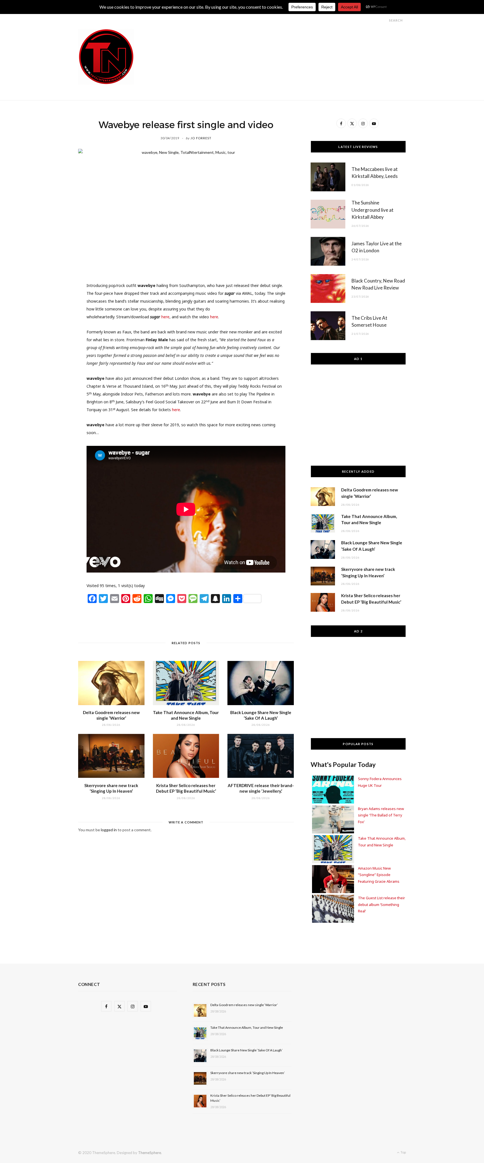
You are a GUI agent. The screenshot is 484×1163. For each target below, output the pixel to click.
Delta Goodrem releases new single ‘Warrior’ (244, 1005)
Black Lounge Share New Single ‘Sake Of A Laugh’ (246, 1050)
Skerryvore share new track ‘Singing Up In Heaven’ (247, 1073)
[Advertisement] (304, 41)
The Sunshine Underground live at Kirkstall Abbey (373, 210)
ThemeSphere (149, 1152)
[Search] (384, 20)
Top (403, 1152)
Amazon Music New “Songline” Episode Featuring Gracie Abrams (378, 875)
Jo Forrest (200, 138)
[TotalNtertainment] (106, 57)
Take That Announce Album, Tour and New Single (246, 1027)
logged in (109, 829)
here (165, 316)
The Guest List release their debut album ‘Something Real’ (381, 904)
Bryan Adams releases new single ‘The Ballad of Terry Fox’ (381, 815)
